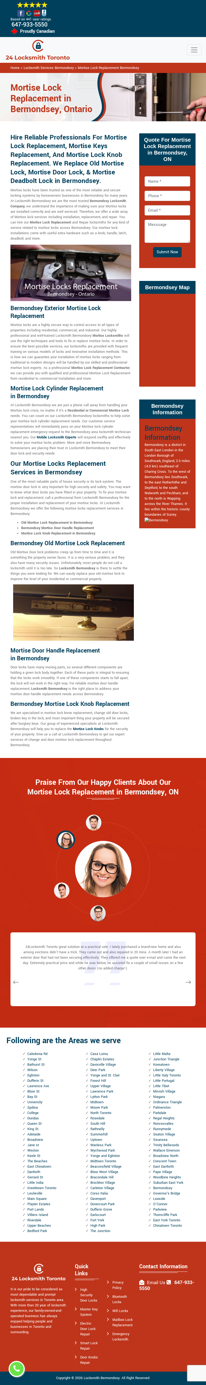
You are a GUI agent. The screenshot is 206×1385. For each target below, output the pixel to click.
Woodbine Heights (167, 1177)
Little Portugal (163, 1080)
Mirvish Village (164, 1091)
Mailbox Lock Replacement (122, 1322)
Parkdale (159, 1113)
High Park (97, 1225)
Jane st (33, 1145)
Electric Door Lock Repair (87, 1329)
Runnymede (162, 1129)
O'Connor (160, 1204)
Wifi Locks (120, 1311)
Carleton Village (102, 1188)
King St (32, 1129)
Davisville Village (103, 1064)
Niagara (159, 1096)
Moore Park (99, 1107)
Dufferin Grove (101, 1209)
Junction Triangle (166, 1059)
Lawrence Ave (38, 1086)
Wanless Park (100, 1145)
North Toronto (100, 1113)
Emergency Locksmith (120, 1337)
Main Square (37, 1198)
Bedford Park (37, 1231)
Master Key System (89, 1312)
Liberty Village (164, 1070)
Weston (33, 1150)
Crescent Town (164, 1161)
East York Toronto (166, 1220)
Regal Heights (164, 1118)
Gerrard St (35, 1177)
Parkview (160, 1209)
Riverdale (34, 1220)
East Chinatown (39, 1166)
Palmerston (162, 1107)
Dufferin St (35, 1080)
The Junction (100, 1231)
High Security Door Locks (88, 1295)
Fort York (97, 1220)
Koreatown (161, 1064)
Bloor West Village (104, 1172)
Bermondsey (162, 1188)
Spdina (32, 1107)
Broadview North (165, 1155)
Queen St (34, 1123)
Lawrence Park (101, 1091)
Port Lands (35, 1209)
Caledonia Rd (37, 1053)
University (34, 1102)
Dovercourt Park (102, 1204)
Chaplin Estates (102, 1059)
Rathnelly (97, 1129)
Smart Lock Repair (89, 1346)
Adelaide (34, 1134)
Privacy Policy (117, 1285)
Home (15, 67)
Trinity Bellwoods (166, 1145)
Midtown (97, 1102)
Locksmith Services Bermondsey (49, 67)
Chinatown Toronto (167, 1225)
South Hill (97, 1123)
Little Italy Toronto (167, 1075)
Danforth (33, 1172)
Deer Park (97, 1070)
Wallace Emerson (166, 1150)
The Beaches (37, 1161)
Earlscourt (98, 1214)
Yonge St (34, 1059)
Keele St (33, 1155)
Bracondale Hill (101, 1177)
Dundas (33, 1118)
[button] (65, 839)
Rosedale (97, 1118)
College (33, 1113)
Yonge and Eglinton (105, 1155)
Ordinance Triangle (167, 1102)
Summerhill (99, 1134)
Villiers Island (37, 1214)
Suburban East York (168, 1182)
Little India (35, 1182)
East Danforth (163, 1166)
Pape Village (162, 1172)
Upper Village (100, 1086)
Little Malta (161, 1053)
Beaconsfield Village (106, 1166)
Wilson (32, 1070)
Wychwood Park (102, 1150)
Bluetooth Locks (119, 1299)
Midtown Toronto (103, 1161)
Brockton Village (102, 1182)
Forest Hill (98, 1080)
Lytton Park (99, 1096)
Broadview (35, 1139)
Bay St (32, 1096)
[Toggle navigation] (194, 50)
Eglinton (33, 1075)
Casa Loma (99, 1053)
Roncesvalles (163, 1123)
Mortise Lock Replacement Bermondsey (108, 67)
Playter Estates (38, 1204)
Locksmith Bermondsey (102, 1378)
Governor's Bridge (166, 1193)
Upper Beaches (39, 1225)
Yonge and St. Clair (105, 1075)
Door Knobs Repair (89, 1360)
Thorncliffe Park (165, 1214)
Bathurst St (36, 1064)
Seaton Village (164, 1134)
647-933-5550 (29, 24)
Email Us (156, 1282)
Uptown (96, 1139)
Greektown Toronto (41, 1188)
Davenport (98, 1198)
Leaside (159, 1198)
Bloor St (33, 1091)
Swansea (160, 1139)
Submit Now (167, 252)
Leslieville (34, 1193)
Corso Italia (99, 1193)
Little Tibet (161, 1086)
